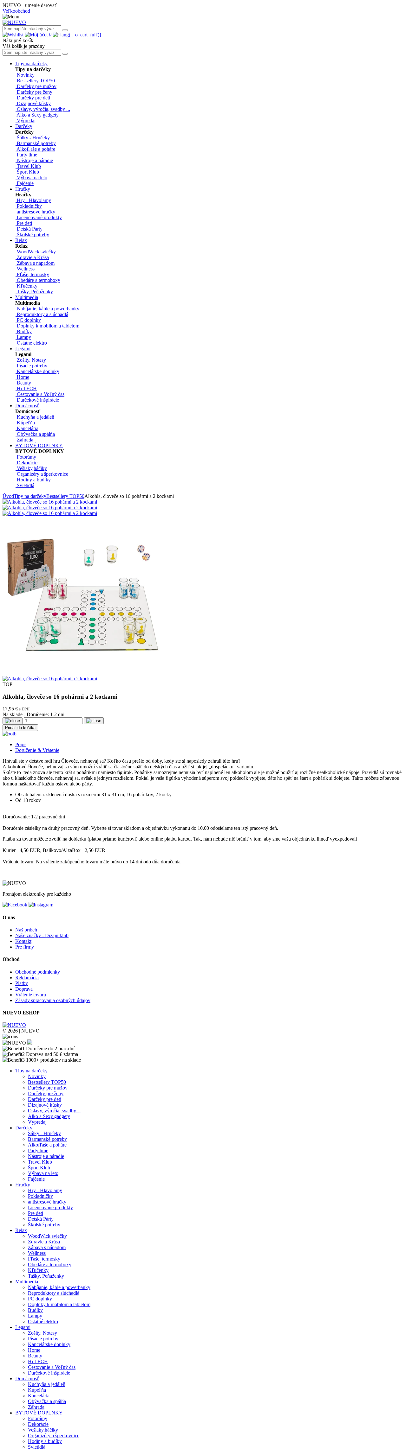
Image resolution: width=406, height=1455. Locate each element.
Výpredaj (37, 1122)
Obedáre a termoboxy (49, 1264)
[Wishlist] (14, 34)
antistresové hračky (47, 1201)
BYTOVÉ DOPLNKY (39, 445)
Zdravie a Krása (44, 1241)
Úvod (8, 496)
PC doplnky (40, 1298)
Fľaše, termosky (44, 1258)
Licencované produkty (50, 1207)
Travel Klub (40, 1162)
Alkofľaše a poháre (47, 1144)
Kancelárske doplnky (49, 1344)
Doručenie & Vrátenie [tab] (37, 750)
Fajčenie (36, 1179)
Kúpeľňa (37, 1390)
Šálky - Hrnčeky (44, 1133)
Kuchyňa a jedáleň (46, 1384)
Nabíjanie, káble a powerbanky (59, 1287)
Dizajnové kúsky (45, 1105)
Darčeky (23, 126)
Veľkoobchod (16, 11)
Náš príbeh (26, 929)
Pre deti (35, 1213)
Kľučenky (38, 1270)
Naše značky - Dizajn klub (42, 935)
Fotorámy (37, 1418)
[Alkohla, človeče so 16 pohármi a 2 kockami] (50, 502)
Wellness (37, 1253)
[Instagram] (41, 904)
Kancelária (38, 1395)
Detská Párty (41, 1219)
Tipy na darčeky (31, 63)
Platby (21, 983)
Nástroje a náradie (46, 1156)
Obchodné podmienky (37, 972)
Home (34, 1350)
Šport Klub (39, 1167)
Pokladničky (40, 1196)
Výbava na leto (43, 1173)
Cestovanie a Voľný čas (51, 1367)
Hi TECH (38, 1361)
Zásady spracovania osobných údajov (52, 1000)
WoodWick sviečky (47, 1236)
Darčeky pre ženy (45, 1093)
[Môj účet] (37, 34)
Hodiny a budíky (45, 1441)
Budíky (35, 1310)
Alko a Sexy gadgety (49, 1116)
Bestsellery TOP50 (65, 496)
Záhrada (36, 1407)
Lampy (35, 1315)
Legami (22, 348)
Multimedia (26, 297)
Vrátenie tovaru (30, 994)
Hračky (22, 189)
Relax (21, 240)
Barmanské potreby (47, 1139)
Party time (38, 1150)
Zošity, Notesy (42, 1333)
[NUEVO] (14, 22)
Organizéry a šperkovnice (53, 1435)
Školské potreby (44, 1224)
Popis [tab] (20, 744)
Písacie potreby (43, 1338)
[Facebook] (16, 904)
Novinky (37, 1076)
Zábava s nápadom (47, 1247)
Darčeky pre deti (44, 1099)
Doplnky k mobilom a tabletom (59, 1304)
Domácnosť (27, 405)
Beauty (35, 1355)
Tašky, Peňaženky (46, 1276)
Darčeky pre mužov (48, 1087)
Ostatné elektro (43, 1321)
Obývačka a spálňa (47, 1401)
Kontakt (23, 941)
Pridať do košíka (20, 727)
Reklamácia (27, 977)
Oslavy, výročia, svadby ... (54, 1110)
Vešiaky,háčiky (43, 1430)
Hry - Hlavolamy (45, 1190)
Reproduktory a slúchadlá (53, 1293)
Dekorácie (38, 1424)
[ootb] (9, 733)
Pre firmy (24, 947)
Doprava (24, 989)
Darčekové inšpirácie (49, 1373)
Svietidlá (36, 1447)
